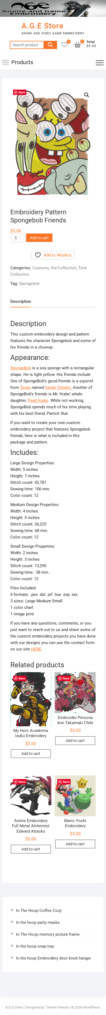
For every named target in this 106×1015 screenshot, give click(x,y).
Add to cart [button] (30, 753)
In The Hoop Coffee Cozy (39, 910)
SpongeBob (20, 368)
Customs (40, 267)
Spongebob (29, 283)
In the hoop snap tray (35, 946)
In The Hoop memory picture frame (48, 934)
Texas (25, 387)
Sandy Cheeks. (59, 387)
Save (21, 92)
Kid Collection (63, 267)
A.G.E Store (42, 25)
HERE (36, 649)
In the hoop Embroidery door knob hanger (53, 958)
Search (50, 45)
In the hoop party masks (38, 922)
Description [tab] (20, 301)
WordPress (91, 1007)
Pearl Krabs (38, 400)
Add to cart (39, 238)
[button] (87, 95)
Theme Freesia (57, 1007)
